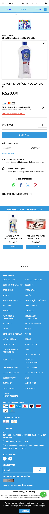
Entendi (24, 511)
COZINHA (29, 285)
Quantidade (7, 125)
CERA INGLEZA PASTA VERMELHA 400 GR (36, 237)
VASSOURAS (30, 290)
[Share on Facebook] (20, 185)
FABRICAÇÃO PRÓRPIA (35, 300)
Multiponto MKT (25, 485)
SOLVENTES (8, 360)
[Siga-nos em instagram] (5, 459)
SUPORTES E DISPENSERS (9, 317)
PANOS (28, 334)
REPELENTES (31, 344)
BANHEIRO (8, 290)
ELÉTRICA (7, 383)
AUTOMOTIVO (9, 339)
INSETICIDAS (9, 344)
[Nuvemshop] (24, 492)
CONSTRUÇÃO (9, 378)
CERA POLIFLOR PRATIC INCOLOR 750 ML (13, 237)
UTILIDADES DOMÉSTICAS (31, 317)
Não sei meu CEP (8, 153)
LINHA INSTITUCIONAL (10, 394)
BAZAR (28, 339)
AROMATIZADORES (33, 280)
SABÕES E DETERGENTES (31, 361)
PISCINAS (7, 323)
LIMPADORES (31, 367)
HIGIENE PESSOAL (33, 323)
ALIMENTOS (30, 383)
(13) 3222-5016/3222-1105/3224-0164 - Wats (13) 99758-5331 (24, 436)
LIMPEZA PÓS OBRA (34, 373)
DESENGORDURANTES (13, 285)
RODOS (6, 295)
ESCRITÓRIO (9, 388)
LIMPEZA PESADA (11, 373)
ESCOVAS (7, 305)
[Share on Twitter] (27, 185)
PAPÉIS (28, 329)
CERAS (10, 35)
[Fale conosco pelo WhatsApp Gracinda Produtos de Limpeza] (43, 494)
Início (4, 35)
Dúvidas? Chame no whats (24, 15)
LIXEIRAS (29, 311)
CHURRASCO (30, 388)
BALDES (6, 311)
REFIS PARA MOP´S (12, 300)
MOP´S (28, 295)
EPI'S (27, 378)
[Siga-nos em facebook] (10, 459)
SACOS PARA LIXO (33, 354)
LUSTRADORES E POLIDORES (10, 350)
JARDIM (6, 329)
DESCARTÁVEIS (32, 305)
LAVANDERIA (9, 280)
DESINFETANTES (10, 367)
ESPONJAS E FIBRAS (12, 334)
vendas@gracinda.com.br (17, 441)
